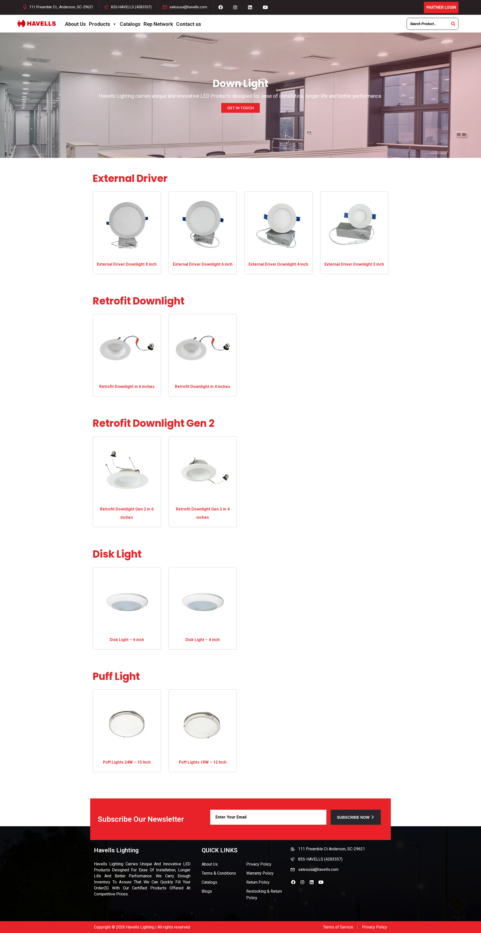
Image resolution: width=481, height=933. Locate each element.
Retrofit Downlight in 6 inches (127, 386)
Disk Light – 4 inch (202, 639)
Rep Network (158, 24)
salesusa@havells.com (188, 7)
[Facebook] (293, 882)
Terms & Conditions (219, 873)
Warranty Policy (260, 873)
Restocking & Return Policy (264, 894)
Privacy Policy (258, 864)
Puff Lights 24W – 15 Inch (127, 762)
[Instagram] (302, 882)
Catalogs (130, 24)
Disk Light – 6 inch (127, 639)
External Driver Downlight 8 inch (127, 264)
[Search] (453, 24)
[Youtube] (321, 882)
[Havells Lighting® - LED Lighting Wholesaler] (37, 23)
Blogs (207, 891)
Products (99, 24)
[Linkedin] (311, 882)
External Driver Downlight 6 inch (202, 264)
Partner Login (441, 7)
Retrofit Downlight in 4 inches (202, 386)
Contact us (188, 24)
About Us (75, 24)
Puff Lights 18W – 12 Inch (202, 762)
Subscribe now (353, 817)
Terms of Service (338, 927)
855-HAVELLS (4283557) (131, 7)
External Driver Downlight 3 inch (354, 264)
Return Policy (258, 882)
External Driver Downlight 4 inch (278, 264)
